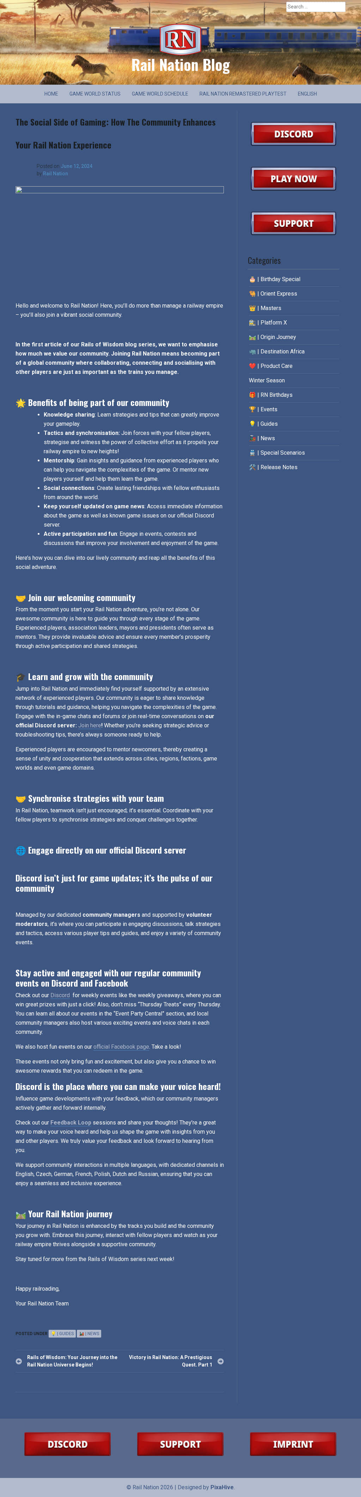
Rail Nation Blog (180, 64)
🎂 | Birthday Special (274, 279)
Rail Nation (55, 173)
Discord (60, 995)
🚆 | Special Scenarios (277, 452)
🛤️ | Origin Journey (272, 337)
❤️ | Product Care (271, 366)
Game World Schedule (160, 94)
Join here (89, 725)
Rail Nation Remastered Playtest (243, 94)
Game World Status (95, 94)
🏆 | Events (263, 409)
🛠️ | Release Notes (273, 467)
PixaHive (222, 1487)
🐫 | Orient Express (273, 293)
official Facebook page (121, 1046)
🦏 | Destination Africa (277, 351)
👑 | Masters (265, 308)
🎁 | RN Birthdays (271, 395)
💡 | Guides (62, 1333)
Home (51, 94)
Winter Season (267, 380)
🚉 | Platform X (268, 322)
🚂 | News (89, 1333)
